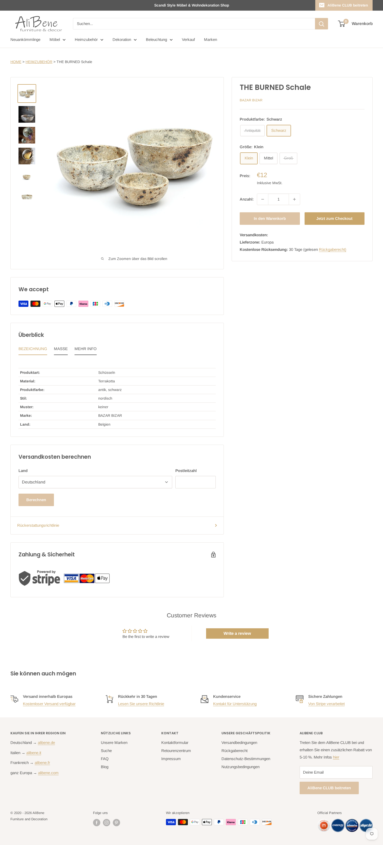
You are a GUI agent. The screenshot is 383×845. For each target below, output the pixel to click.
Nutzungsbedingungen (240, 767)
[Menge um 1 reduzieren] (262, 199)
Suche (106, 750)
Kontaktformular (174, 742)
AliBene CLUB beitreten (348, 5)
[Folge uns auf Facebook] (96, 822)
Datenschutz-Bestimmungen (245, 758)
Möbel (55, 39)
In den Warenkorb (270, 218)
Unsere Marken (114, 742)
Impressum (171, 758)
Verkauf (188, 39)
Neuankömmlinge (25, 39)
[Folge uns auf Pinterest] (116, 822)
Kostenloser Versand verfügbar (49, 703)
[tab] (32, 350)
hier (336, 757)
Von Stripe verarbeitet (326, 703)
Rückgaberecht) (332, 249)
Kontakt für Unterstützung (235, 703)
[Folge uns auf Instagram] (106, 822)
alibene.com (48, 773)
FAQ (105, 758)
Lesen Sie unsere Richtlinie (141, 703)
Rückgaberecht (234, 750)
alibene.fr (42, 762)
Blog (104, 767)
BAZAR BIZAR (251, 100)
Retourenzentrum (176, 750)
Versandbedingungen (239, 742)
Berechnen (36, 500)
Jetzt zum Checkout (334, 218)
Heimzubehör (86, 39)
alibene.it (33, 752)
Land (23, 470)
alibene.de (46, 742)
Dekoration (122, 39)
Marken (210, 39)
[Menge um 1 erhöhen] (294, 199)
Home (15, 62)
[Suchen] (321, 23)
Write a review (237, 633)
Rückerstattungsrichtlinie (38, 525)
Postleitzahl (186, 470)
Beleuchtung (156, 39)
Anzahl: (247, 199)
